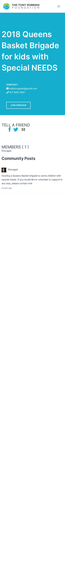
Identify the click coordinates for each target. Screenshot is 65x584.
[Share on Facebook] (10, 129)
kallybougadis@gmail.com (23, 88)
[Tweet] (15, 129)
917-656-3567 (17, 92)
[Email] (23, 129)
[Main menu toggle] (59, 6)
